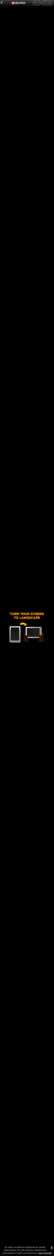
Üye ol (37, 3)
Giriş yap (47, 3)
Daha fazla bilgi (45, 1253)
